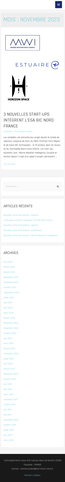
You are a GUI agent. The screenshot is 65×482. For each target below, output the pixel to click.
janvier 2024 (9, 348)
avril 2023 (8, 363)
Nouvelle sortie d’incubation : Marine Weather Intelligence (30, 235)
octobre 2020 (9, 424)
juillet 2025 (8, 297)
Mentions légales (32, 475)
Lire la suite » (9, 164)
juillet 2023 (8, 358)
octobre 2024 (9, 333)
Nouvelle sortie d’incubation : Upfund (20, 225)
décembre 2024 (10, 323)
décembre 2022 (10, 374)
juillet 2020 (8, 430)
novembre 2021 (10, 399)
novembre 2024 (10, 328)
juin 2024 (7, 338)
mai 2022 (7, 389)
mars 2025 (8, 312)
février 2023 (9, 368)
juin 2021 (7, 409)
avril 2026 (8, 261)
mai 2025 (7, 302)
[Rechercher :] (32, 186)
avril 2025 (8, 307)
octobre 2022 (9, 379)
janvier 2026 (9, 272)
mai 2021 (7, 414)
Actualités (8, 131)
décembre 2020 (10, 419)
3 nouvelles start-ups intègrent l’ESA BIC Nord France (28, 120)
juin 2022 (7, 384)
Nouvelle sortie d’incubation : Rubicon (21, 215)
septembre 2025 (11, 292)
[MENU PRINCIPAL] (58, 4)
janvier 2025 (9, 318)
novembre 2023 (10, 353)
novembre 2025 (10, 282)
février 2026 (9, 267)
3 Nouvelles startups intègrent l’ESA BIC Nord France (28, 220)
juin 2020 (7, 435)
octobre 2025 (9, 287)
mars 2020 (8, 440)
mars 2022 (8, 394)
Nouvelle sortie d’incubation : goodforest (22, 230)
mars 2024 (8, 343)
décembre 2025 (10, 277)
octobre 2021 (9, 404)
